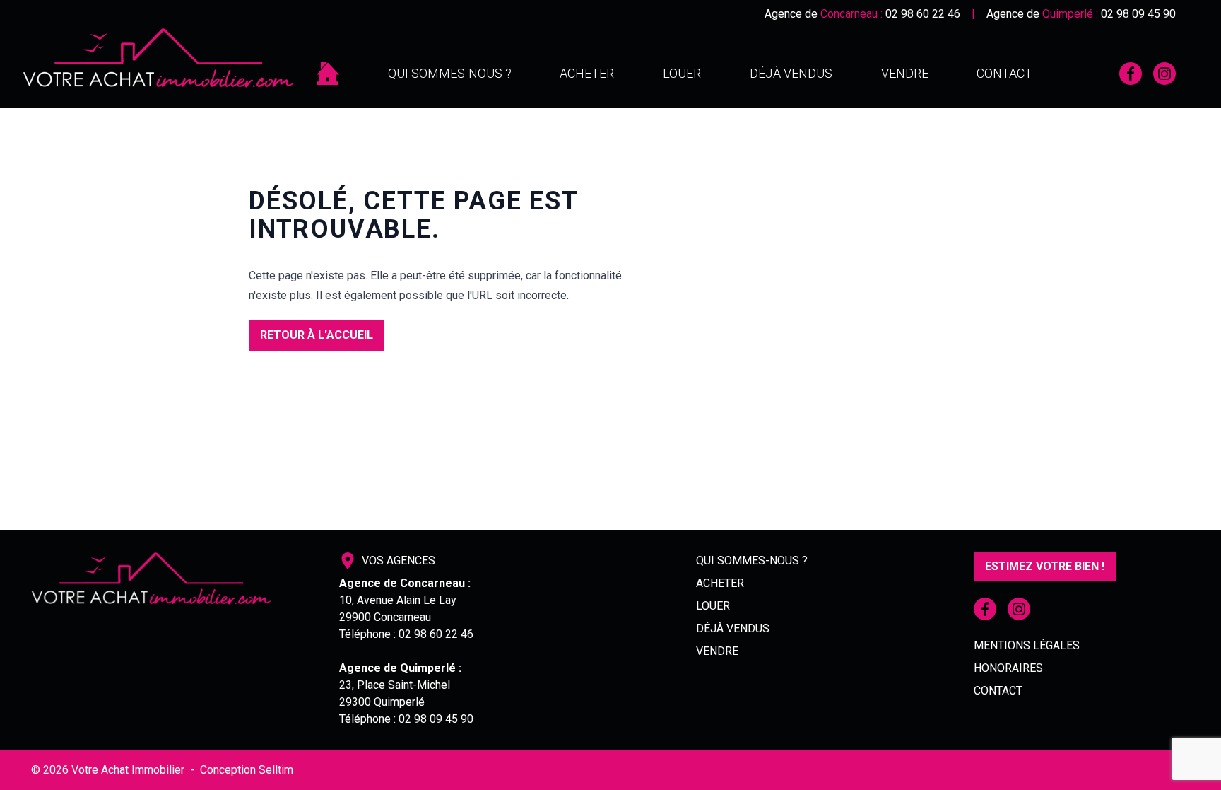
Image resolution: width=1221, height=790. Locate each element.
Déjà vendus (791, 73)
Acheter (587, 73)
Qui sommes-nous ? (450, 73)
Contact (1004, 73)
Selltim (276, 770)
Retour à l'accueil (316, 335)
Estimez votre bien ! (1044, 566)
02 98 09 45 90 (1138, 14)
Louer (682, 73)
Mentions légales (1027, 645)
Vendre (904, 73)
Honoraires (1008, 668)
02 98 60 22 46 (922, 14)
